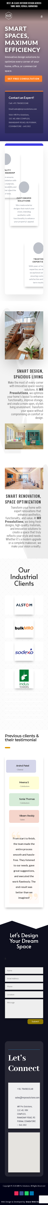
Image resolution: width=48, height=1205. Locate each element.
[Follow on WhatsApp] (27, 1193)
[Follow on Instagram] (16, 1193)
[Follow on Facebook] (21, 1193)
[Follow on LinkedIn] (32, 1193)
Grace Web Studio (34, 1202)
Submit (35, 1021)
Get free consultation (23, 78)
